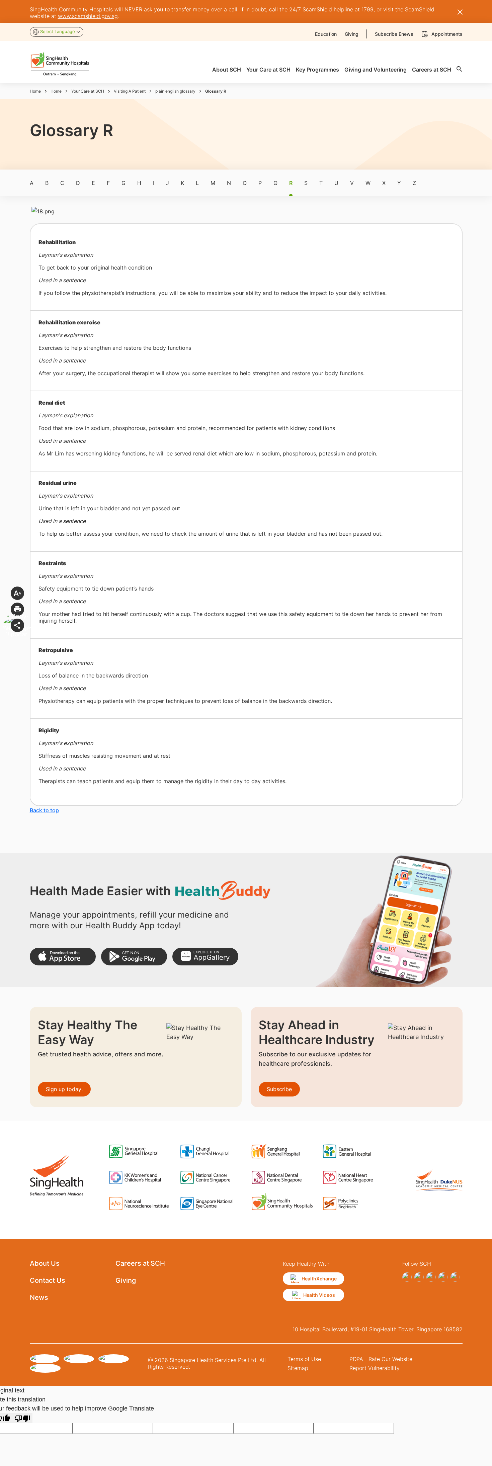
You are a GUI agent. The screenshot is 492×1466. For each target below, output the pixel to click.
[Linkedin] (443, 1277)
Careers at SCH (140, 1263)
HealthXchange (319, 1278)
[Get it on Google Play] (134, 956)
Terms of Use (304, 1359)
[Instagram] (431, 1277)
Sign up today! (64, 1089)
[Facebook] (407, 1277)
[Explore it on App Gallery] (205, 956)
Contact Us (47, 1280)
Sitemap (298, 1368)
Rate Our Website (390, 1359)
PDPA (356, 1359)
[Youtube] (455, 1277)
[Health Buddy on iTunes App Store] (63, 956)
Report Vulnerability (374, 1368)
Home (35, 91)
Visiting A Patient (130, 91)
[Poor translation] (22, 1418)
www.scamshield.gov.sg (88, 16)
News (39, 1297)
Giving (125, 1280)
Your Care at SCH (87, 91)
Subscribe (279, 1089)
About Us (45, 1263)
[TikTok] (419, 1277)
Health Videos (319, 1295)
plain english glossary (175, 91)
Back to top (44, 810)
